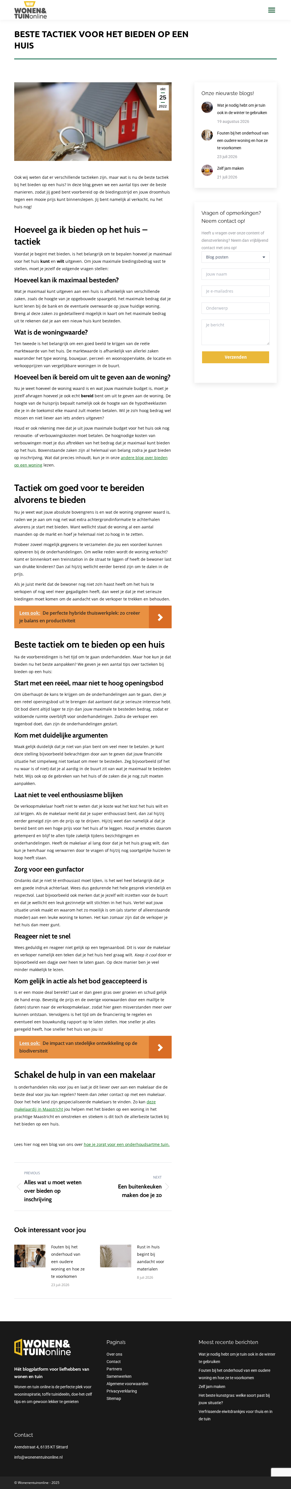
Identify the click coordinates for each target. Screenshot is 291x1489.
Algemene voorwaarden (127, 1383)
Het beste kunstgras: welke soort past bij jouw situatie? (234, 1399)
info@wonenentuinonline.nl (38, 1457)
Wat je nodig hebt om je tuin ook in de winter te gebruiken (242, 109)
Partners (114, 1369)
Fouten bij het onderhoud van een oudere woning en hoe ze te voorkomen (68, 1261)
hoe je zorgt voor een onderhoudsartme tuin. (127, 1144)
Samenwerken (119, 1376)
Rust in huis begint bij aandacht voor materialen (150, 1258)
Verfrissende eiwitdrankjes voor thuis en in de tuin (236, 1415)
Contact (114, 1361)
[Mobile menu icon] (272, 10)
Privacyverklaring (122, 1391)
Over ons (114, 1354)
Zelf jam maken (230, 168)
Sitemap (114, 1398)
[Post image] (29, 1256)
